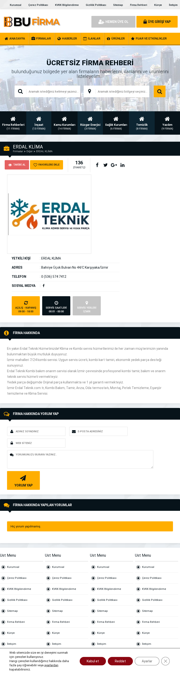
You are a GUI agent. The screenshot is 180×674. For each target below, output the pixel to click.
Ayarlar (147, 661)
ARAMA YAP (159, 91)
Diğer (29, 151)
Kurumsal (15, 5)
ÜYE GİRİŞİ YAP (159, 22)
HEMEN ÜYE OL (116, 22)
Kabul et (93, 661)
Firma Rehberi (138, 5)
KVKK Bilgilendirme (67, 5)
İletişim (173, 5)
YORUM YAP (24, 485)
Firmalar (18, 151)
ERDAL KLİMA (44, 151)
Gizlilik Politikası (96, 5)
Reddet (120, 661)
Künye (158, 5)
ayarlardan (51, 665)
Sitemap (118, 5)
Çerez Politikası (38, 5)
